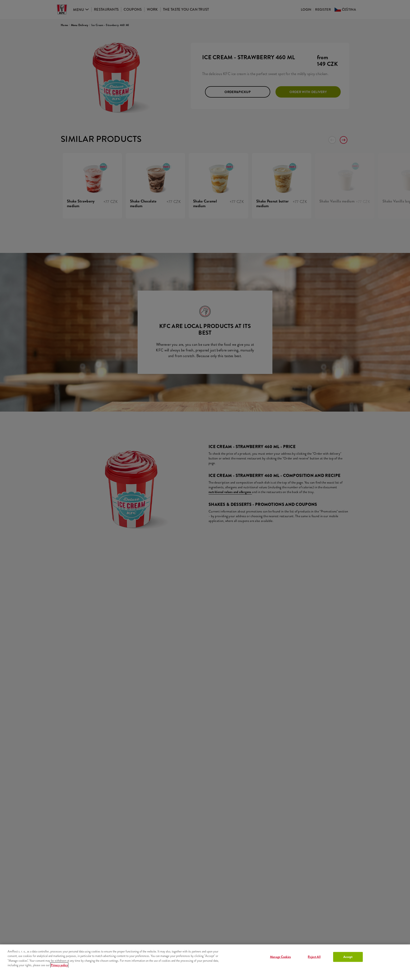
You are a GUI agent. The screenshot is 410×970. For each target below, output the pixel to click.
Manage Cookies (280, 957)
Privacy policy (59, 965)
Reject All (314, 957)
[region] (205, 957)
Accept (348, 957)
